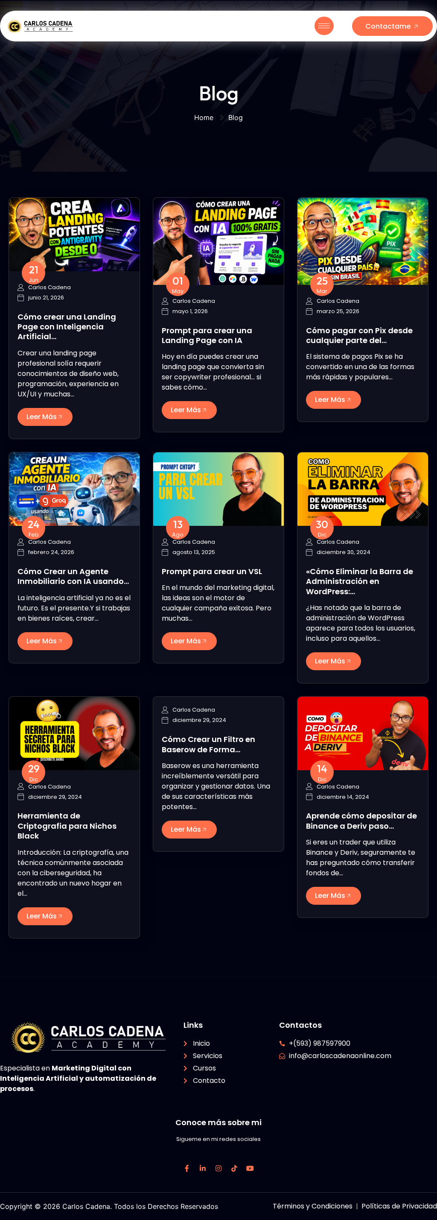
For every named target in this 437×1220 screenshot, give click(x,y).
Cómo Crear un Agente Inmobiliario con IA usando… (73, 576)
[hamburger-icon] (324, 26)
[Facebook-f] (187, 1168)
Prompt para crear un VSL (212, 571)
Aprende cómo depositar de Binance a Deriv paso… (361, 820)
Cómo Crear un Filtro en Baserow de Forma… (208, 744)
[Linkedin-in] (203, 1168)
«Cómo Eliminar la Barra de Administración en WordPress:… (359, 581)
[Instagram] (218, 1168)
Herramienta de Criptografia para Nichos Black (67, 825)
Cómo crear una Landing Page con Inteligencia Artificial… (66, 326)
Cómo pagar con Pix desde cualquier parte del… (359, 335)
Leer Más (41, 417)
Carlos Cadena (49, 287)
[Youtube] (250, 1168)
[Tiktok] (234, 1168)
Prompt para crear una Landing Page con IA (207, 335)
